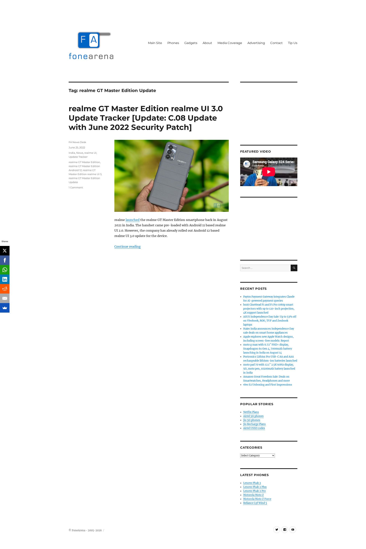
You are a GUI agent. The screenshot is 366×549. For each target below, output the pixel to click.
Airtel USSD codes (254, 428)
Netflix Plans (251, 412)
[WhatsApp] (5, 269)
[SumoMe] (5, 308)
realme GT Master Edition (84, 162)
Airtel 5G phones (253, 416)
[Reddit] (5, 289)
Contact (276, 43)
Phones (173, 43)
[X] (5, 250)
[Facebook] (5, 260)
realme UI (90, 152)
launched (133, 220)
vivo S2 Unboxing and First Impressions (267, 384)
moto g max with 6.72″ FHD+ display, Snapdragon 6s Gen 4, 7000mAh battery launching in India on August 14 (267, 348)
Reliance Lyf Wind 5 (255, 503)
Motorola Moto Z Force (257, 499)
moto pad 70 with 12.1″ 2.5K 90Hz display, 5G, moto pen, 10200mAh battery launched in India (269, 368)
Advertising (256, 43)
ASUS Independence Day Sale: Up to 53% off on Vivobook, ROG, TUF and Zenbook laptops (269, 320)
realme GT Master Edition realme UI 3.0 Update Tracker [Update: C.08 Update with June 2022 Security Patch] (146, 118)
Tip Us (292, 43)
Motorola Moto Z (253, 495)
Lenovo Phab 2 (252, 483)
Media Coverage (230, 43)
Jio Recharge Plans (254, 424)
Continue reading (127, 246)
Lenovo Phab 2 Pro (254, 491)
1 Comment (76, 187)
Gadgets (190, 43)
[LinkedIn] (5, 279)
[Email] (5, 298)
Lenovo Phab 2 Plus (255, 487)
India (72, 152)
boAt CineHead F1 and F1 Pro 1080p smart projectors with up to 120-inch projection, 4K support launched (268, 308)
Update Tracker (78, 156)
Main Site (155, 43)
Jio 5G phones (251, 420)
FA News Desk (77, 142)
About (207, 43)
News (79, 152)
